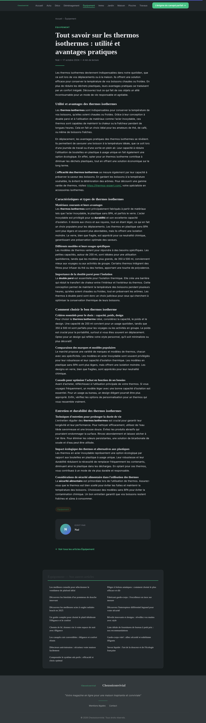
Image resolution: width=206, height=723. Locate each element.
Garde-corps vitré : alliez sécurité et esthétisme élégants (129, 639)
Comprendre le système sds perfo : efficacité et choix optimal (71, 659)
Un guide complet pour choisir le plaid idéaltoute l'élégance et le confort (72, 619)
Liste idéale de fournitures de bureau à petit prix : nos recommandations (130, 629)
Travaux (143, 5)
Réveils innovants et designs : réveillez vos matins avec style (130, 619)
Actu (49, 5)
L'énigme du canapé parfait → (170, 5)
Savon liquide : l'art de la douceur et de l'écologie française (130, 649)
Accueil (39, 5)
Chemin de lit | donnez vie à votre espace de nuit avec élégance (72, 629)
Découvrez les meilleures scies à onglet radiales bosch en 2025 (71, 609)
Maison (121, 5)
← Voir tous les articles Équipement (74, 549)
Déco (57, 5)
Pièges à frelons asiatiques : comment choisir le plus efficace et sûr (131, 589)
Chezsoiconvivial (113, 685)
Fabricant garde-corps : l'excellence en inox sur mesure (129, 599)
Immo (101, 5)
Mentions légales (97, 705)
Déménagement (71, 5)
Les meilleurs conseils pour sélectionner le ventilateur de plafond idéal (69, 589)
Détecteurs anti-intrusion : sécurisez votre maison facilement (72, 649)
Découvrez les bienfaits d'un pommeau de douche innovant (73, 599)
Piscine (132, 5)
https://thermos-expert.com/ (104, 185)
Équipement (89, 5)
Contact (113, 705)
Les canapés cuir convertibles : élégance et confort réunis (73, 639)
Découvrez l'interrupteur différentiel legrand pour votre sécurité (130, 609)
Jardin (111, 5)
